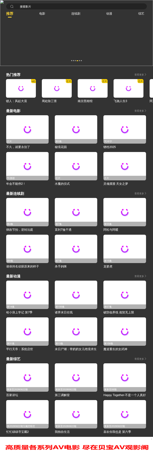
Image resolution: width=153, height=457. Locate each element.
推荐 (9, 13)
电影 (42, 13)
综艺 (141, 13)
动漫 (109, 13)
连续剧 (75, 13)
